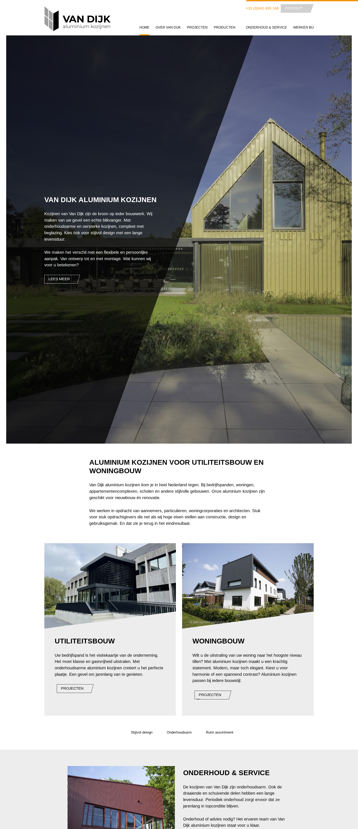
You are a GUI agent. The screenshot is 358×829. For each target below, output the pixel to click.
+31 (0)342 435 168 (262, 8)
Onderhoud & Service (266, 27)
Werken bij (303, 27)
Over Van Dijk (168, 27)
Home (144, 27)
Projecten (197, 27)
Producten (225, 27)
